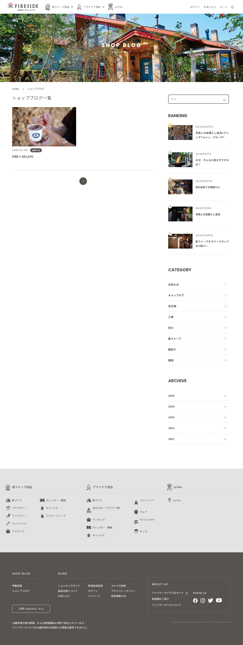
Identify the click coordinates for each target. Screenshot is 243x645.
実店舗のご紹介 (160, 599)
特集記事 (17, 585)
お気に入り (64, 596)
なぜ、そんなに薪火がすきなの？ (212, 162)
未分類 (172, 306)
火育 (171, 317)
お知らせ (173, 284)
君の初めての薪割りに (208, 187)
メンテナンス (19, 523)
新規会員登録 (95, 585)
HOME (15, 89)
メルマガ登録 (118, 585)
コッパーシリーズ (55, 515)
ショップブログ (20, 591)
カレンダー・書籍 (56, 500)
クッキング (18, 531)
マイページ (94, 596)
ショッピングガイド (69, 585)
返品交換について (68, 591)
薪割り (172, 349)
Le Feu (118, 6)
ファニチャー (19, 515)
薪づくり (17, 500)
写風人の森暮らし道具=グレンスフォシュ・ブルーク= (212, 135)
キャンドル (52, 508)
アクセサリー (19, 508)
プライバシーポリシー (123, 591)
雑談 (171, 360)
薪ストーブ (174, 338)
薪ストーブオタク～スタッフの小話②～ (212, 244)
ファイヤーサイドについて (166, 605)
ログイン (93, 591)
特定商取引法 (118, 596)
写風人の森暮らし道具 (208, 214)
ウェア (143, 512)
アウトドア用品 (92, 6)
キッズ (143, 531)
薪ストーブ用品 (60, 6)
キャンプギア (176, 295)
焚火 (171, 328)
